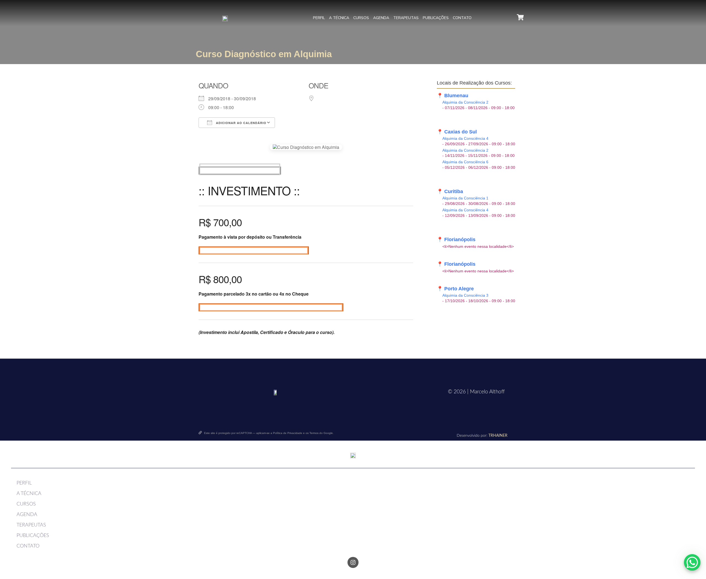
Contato (462, 17)
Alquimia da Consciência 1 (465, 198)
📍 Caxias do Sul (457, 132)
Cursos (361, 17)
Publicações (436, 17)
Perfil (319, 17)
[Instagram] (353, 562)
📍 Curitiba (450, 191)
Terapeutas (406, 17)
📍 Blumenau (452, 95)
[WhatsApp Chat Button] (692, 562)
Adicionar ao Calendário (240, 123)
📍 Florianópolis (456, 239)
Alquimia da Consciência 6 (465, 162)
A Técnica (339, 17)
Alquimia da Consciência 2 (465, 102)
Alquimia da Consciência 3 (465, 295)
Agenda (381, 17)
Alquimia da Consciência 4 (465, 138)
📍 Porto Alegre (455, 288)
